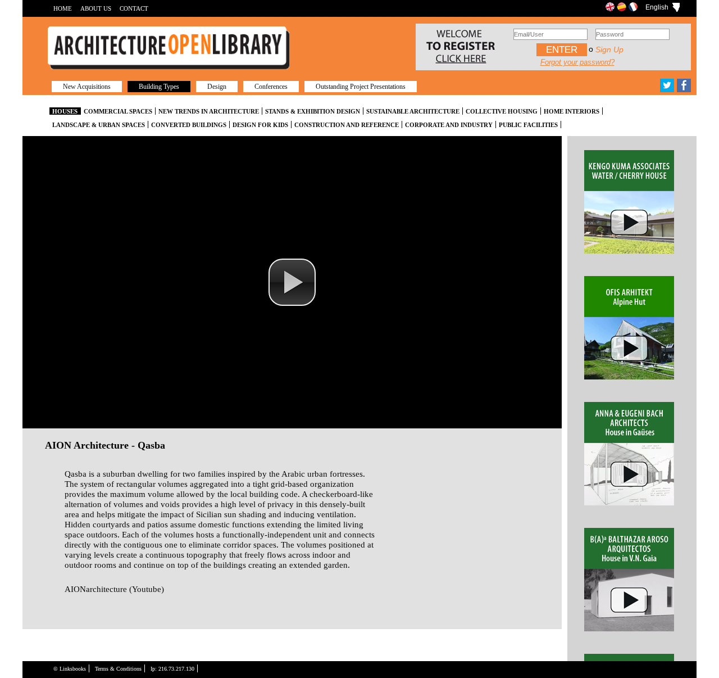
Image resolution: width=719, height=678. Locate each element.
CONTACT (134, 8)
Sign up (609, 49)
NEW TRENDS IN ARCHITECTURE (208, 111)
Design (216, 87)
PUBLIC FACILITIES (528, 124)
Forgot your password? (577, 62)
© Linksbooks (69, 669)
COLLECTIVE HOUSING (502, 111)
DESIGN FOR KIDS (260, 124)
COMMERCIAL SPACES (118, 111)
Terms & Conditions (118, 669)
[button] (292, 282)
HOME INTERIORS (571, 111)
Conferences (271, 87)
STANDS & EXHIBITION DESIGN (312, 111)
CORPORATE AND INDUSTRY (449, 124)
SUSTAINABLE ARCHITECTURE (412, 111)
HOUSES (65, 111)
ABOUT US (95, 8)
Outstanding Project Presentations (361, 87)
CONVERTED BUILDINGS (188, 124)
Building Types (159, 87)
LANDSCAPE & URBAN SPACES (98, 124)
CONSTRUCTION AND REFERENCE (346, 124)
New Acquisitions (87, 87)
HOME (62, 8)
